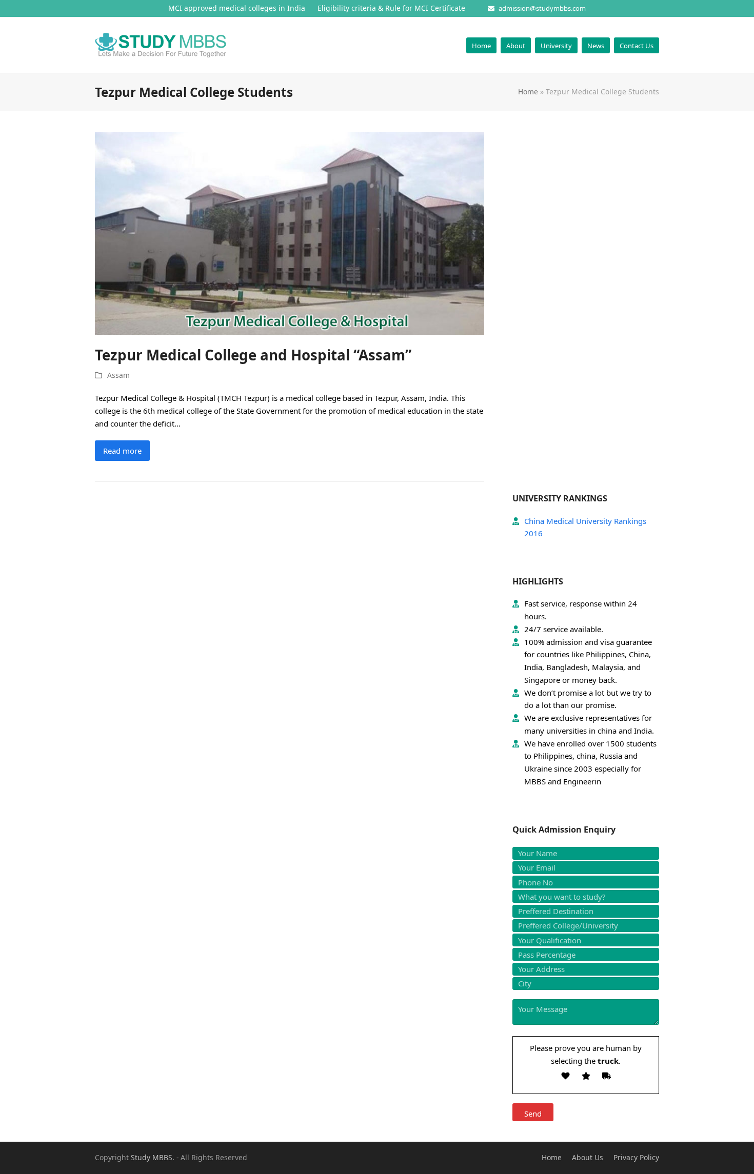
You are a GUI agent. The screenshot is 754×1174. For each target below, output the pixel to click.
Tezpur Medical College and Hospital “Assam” (253, 355)
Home (528, 91)
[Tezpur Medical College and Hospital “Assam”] (289, 232)
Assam (118, 375)
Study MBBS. (152, 1157)
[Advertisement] (585, 311)
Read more (122, 451)
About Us (587, 1157)
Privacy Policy (636, 1157)
